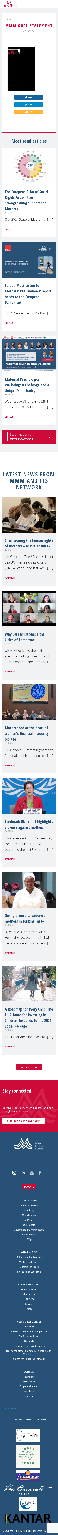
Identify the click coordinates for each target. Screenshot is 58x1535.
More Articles (29, 1067)
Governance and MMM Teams (29, 1230)
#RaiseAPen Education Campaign (29, 1359)
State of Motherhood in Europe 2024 (29, 1332)
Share (30, 97)
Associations (29, 1382)
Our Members (29, 1215)
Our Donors (29, 1225)
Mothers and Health (29, 1262)
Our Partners (29, 1220)
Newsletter (29, 1391)
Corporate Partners (29, 1386)
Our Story (29, 1210)
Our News (29, 1327)
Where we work (29, 1285)
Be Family (29, 1341)
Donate (29, 1186)
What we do (29, 1252)
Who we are (29, 1201)
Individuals (29, 1377)
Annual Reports (29, 1235)
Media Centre (9, 1408)
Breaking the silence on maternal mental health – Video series (29, 1352)
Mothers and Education (29, 1272)
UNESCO (29, 1299)
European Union (29, 1290)
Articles (11, 19)
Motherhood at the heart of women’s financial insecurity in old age (29, 733)
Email (31, 112)
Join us (29, 1372)
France (29, 1309)
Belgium (29, 1304)
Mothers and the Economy (29, 1257)
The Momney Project (29, 1336)
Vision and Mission (29, 1206)
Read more (10, 577)
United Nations (29, 1294)
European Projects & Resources (29, 1346)
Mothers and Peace (29, 1267)
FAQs (29, 1239)
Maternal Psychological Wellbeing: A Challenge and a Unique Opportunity (27, 384)
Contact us (29, 1396)
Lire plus (9, 229)
